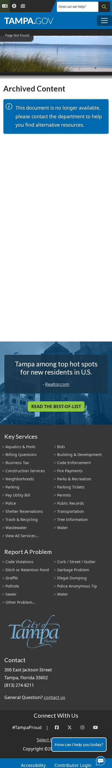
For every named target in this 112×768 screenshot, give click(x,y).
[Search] (104, 7)
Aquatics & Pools (20, 446)
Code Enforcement (74, 462)
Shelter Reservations (24, 511)
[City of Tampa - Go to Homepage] (28, 20)
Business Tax (17, 462)
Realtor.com (57, 384)
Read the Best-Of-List (56, 406)
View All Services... (22, 535)
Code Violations (19, 561)
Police (10, 503)
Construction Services (25, 470)
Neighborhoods (19, 478)
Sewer (11, 594)
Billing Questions (21, 454)
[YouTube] (95, 727)
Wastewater (16, 527)
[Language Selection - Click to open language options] (5, 6)
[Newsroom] (22, 6)
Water (62, 527)
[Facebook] (57, 727)
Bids (61, 446)
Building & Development (79, 454)
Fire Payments (70, 470)
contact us (54, 697)
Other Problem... (20, 602)
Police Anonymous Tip (77, 586)
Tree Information (72, 519)
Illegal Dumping (72, 577)
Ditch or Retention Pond (27, 569)
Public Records (70, 503)
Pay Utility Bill (17, 495)
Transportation (70, 511)
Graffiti (11, 577)
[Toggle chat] (99, 759)
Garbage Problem (73, 569)
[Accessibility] (14, 6)
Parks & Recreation (74, 478)
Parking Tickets (71, 487)
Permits (64, 495)
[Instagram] (82, 727)
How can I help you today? (79, 744)
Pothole (12, 586)
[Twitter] (69, 727)
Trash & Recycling (21, 519)
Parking (12, 487)
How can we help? (72, 6)
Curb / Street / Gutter (76, 561)
